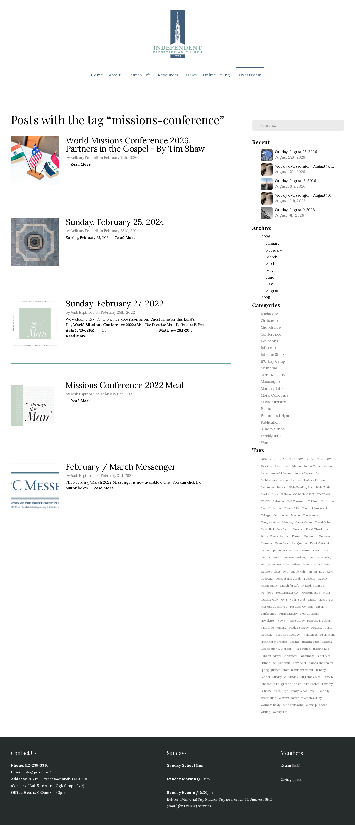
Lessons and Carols (288, 578)
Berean (281, 487)
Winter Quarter (288, 698)
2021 (283, 459)
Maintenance (269, 585)
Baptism (296, 480)
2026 (329, 459)
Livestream (250, 74)
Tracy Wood (299, 691)
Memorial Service (287, 592)
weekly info (280, 712)
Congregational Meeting (277, 522)
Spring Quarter (270, 670)
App (318, 473)
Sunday (293, 677)
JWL (286, 571)
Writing (265, 712)
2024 (310, 459)
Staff (286, 670)
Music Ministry (273, 402)
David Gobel (323, 522)
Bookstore (269, 314)
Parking (281, 627)
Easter (296, 536)
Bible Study (323, 487)
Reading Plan (310, 641)
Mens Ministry (273, 375)
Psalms (267, 408)
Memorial (269, 368)
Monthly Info (272, 388)
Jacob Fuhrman (301, 571)
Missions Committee (274, 606)
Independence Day (303, 564)
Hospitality (324, 557)
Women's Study (311, 698)
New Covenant (310, 613)
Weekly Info (271, 436)
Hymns (265, 564)
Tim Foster (311, 684)
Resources (169, 74)
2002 (264, 459)
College (266, 515)
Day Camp (283, 529)
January (319, 571)
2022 (291, 459)
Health (277, 557)
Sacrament (307, 655)
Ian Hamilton (280, 564)
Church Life (140, 74)
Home (97, 74)
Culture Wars (303, 522)
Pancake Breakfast (319, 620)
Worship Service (316, 705)
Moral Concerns (274, 395)
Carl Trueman (296, 501)
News (191, 74)
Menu (312, 599)
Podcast (316, 627)
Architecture (269, 480)
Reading (327, 641)
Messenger (270, 381)
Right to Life (321, 648)
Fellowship (268, 550)
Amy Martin (293, 466)
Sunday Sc (279, 677)
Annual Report (303, 473)
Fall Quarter (299, 543)
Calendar (278, 501)
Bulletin (286, 494)
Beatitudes (267, 487)
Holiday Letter (305, 557)
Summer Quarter (302, 670)
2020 (273, 459)
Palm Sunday (295, 620)
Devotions (269, 341)
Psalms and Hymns (277, 415)
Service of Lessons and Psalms (313, 663)
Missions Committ (301, 606)
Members (267, 592)
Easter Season (279, 536)
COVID (265, 501)
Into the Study (273, 354)
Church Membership (315, 508)
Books (265, 494)
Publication (270, 422)
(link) (296, 765)
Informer (268, 347)
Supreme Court (310, 677)
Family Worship (320, 543)
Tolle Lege (281, 691)
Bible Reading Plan (301, 487)
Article (283, 480)
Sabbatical (290, 655)
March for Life (289, 585)
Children (313, 501)
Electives (324, 536)
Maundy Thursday (313, 585)
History (289, 557)
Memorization (310, 592)
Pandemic (267, 627)
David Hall (267, 529)
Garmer (305, 550)
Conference (271, 334)
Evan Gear (282, 543)
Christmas (269, 320)
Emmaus (266, 543)
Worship (268, 442)
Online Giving (216, 74)
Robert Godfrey (271, 655)
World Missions (293, 705)
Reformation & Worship (276, 648)
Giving (317, 550)
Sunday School (273, 429)
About (115, 74)
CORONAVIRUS (303, 494)
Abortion (266, 466)
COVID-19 (323, 494)
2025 (319, 459)
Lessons (309, 578)
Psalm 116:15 (310, 634)
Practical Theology (287, 634)
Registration (302, 648)
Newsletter (268, 620)
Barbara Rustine (314, 480)
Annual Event (312, 466)
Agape (279, 466)
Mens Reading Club (292, 599)
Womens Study (270, 705)
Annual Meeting (281, 473)
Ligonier (323, 578)
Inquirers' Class (271, 571)
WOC (313, 691)
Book (274, 494)
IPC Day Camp (273, 361)
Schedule (284, 663)
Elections (309, 536)
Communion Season (286, 515)
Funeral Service (287, 550)
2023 (301, 459)
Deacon (298, 529)
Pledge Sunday (298, 627)
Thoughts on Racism (288, 684)
